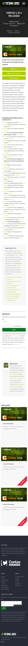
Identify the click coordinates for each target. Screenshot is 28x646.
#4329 (5, 122)
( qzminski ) (7, 189)
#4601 (5, 149)
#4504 (5, 128)
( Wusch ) (9, 179)
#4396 (5, 140)
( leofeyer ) (11, 138)
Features (3, 576)
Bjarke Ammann (15, 21)
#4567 (5, 181)
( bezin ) (15, 147)
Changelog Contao (19, 576)
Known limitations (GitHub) (13, 296)
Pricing (2, 578)
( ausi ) (24, 183)
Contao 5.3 (19, 265)
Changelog (15, 78)
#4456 (5, 221)
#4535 (5, 201)
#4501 (5, 169)
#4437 (5, 223)
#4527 (5, 213)
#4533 (5, 207)
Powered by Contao (5, 639)
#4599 (5, 159)
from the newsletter (15, 335)
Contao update (4, 580)
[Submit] (3, 608)
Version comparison (15, 73)
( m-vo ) (6, 130)
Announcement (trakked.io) (13, 289)
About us (17, 578)
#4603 (5, 136)
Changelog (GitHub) (11, 292)
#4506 (5, 124)
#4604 (5, 144)
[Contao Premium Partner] (10, 563)
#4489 (5, 173)
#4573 (5, 177)
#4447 (5, 236)
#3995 (5, 165)
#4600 (5, 155)
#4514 (5, 132)
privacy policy (17, 344)
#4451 (5, 227)
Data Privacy (18, 585)
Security (17, 582)
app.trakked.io (4, 585)
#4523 (5, 185)
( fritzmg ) (17, 175)
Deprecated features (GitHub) (14, 294)
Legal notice (18, 583)
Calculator (3, 582)
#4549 (5, 191)
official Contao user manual (16, 378)
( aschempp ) (19, 134)
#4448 (5, 232)
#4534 (5, 195)
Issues (15, 69)
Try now (3, 583)
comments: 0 (14, 25)
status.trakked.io (5, 589)
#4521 (5, 217)
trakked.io (9, 31)
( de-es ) (11, 126)
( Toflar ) (21, 122)
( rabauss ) (13, 171)
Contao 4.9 (17, 255)
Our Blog (17, 31)
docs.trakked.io (4, 587)
